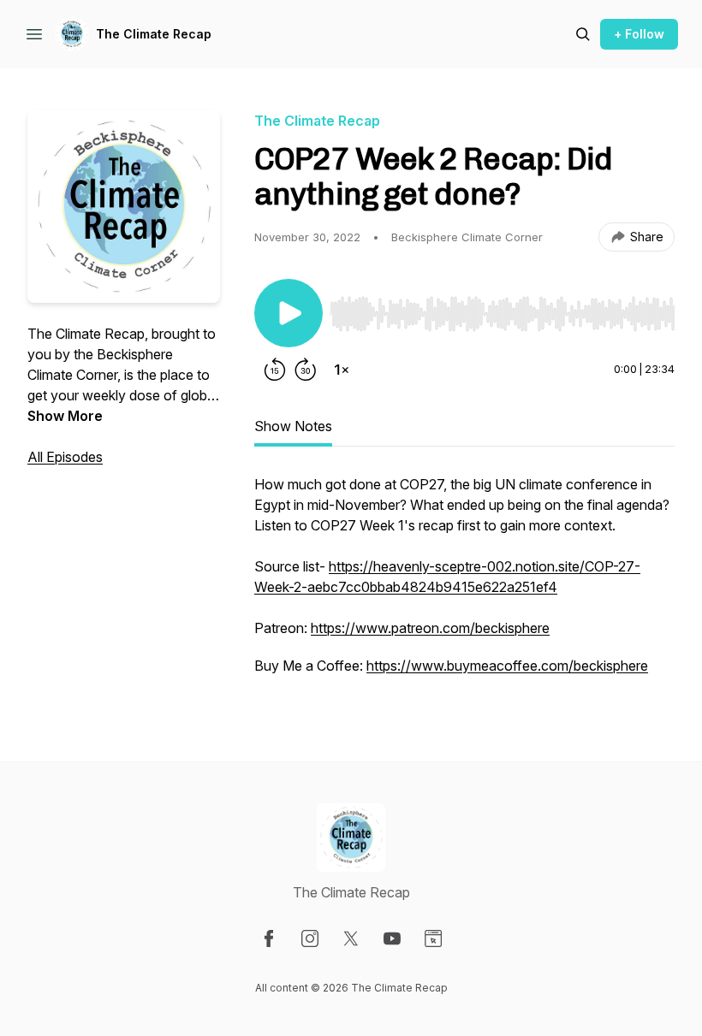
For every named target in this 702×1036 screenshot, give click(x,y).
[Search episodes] (583, 34)
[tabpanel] (464, 583)
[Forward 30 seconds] (306, 370)
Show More (65, 415)
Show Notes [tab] (293, 426)
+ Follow (639, 34)
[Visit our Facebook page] (268, 938)
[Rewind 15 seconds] (275, 370)
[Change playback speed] (341, 370)
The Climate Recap (153, 34)
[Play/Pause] (288, 313)
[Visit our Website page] (433, 938)
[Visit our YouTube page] (392, 938)
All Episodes (65, 456)
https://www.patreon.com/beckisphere (430, 627)
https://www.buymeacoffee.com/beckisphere (507, 665)
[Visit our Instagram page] (309, 938)
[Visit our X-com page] (351, 938)
